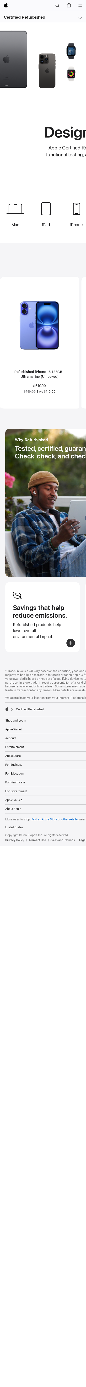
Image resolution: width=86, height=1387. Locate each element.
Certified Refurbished (24, 17)
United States (14, 827)
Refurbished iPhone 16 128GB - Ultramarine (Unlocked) (39, 374)
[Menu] (80, 5)
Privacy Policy (14, 840)
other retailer (70, 819)
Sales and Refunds (62, 840)
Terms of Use (37, 840)
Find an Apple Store (44, 819)
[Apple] (7, 709)
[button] (57, 5)
